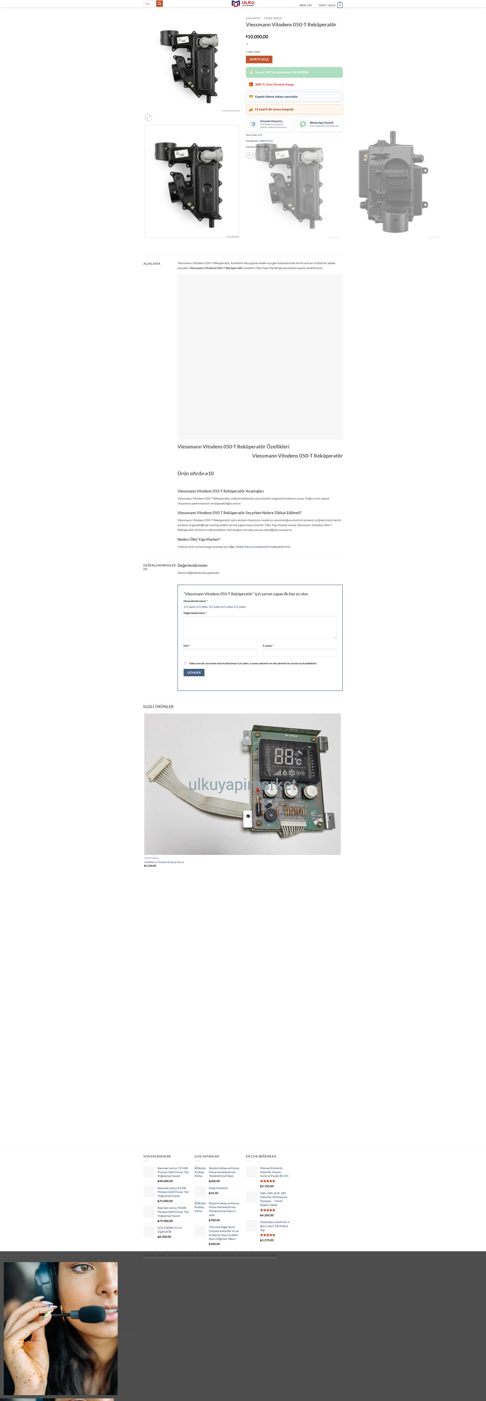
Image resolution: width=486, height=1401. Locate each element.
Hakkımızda (257, 1255)
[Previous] (145, 241)
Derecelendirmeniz (196, 601)
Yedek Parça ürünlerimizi (252, 546)
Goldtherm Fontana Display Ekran (164, 862)
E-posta (268, 645)
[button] (305, 5)
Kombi (162, 1255)
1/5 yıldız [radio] (190, 606)
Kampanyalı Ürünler (234, 1255)
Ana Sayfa (253, 18)
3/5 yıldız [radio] (215, 606)
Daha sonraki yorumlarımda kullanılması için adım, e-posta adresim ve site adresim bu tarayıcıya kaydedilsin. (253, 663)
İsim (187, 645)
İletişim (272, 1255)
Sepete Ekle (259, 59)
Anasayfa (149, 1255)
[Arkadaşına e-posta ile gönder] (263, 155)
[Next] (157, 115)
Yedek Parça (273, 18)
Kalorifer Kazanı (207, 1255)
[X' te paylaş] (256, 155)
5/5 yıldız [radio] (240, 606)
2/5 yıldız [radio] (202, 606)
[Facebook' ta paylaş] (249, 155)
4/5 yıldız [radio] (227, 606)
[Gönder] (159, 3)
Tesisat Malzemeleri (181, 1255)
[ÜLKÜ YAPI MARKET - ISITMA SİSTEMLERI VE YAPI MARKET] (243, 3)
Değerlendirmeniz (195, 613)
